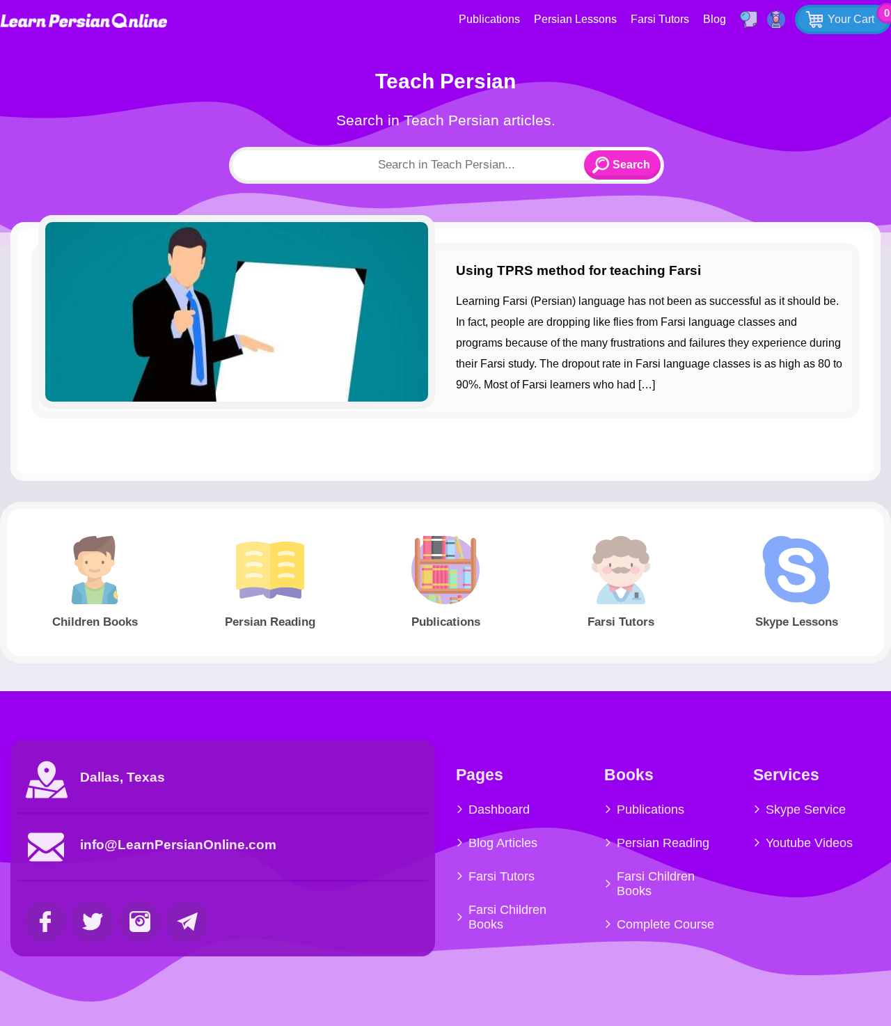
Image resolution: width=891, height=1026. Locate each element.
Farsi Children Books (507, 917)
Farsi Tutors (660, 19)
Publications (489, 19)
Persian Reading (663, 843)
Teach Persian (445, 81)
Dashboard (499, 809)
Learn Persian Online (83, 20)
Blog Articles (502, 843)
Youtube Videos (809, 843)
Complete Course (665, 924)
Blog (714, 19)
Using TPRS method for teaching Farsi (578, 270)
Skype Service (806, 809)
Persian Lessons (575, 19)
